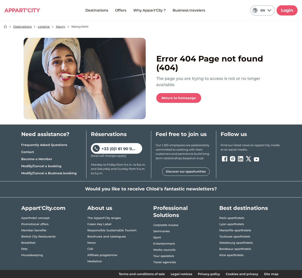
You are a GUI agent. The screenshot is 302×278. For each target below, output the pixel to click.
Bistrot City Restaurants (38, 236)
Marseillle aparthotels (235, 230)
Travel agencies (164, 262)
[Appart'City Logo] (22, 10)
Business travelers (189, 10)
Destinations (96, 10)
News (91, 242)
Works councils (164, 249)
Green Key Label (99, 224)
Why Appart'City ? (149, 10)
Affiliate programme (102, 255)
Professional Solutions (170, 211)
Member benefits (33, 230)
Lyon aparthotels (231, 224)
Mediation (94, 261)
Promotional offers (35, 224)
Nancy (60, 26)
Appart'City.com (43, 208)
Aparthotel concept (35, 218)
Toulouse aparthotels (234, 236)
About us (99, 208)
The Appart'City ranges (104, 218)
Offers (120, 10)
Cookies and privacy (242, 274)
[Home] (5, 27)
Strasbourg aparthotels (236, 242)
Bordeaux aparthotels (235, 249)
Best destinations (243, 208)
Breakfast (28, 242)
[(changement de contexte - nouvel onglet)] (225, 158)
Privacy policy (209, 274)
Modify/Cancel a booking (41, 166)
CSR (90, 249)
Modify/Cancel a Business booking (49, 173)
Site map (271, 274)
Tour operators (163, 256)
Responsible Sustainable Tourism (112, 230)
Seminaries (161, 231)
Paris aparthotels (231, 218)
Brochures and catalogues (106, 236)
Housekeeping (32, 255)
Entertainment (164, 243)
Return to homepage (179, 98)
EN (262, 10)
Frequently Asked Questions (44, 145)
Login (287, 10)
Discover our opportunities (186, 171)
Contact (27, 152)
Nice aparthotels (231, 255)
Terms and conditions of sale (142, 274)
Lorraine (44, 26)
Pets (24, 249)
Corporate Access (165, 225)
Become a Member (36, 159)
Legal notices (181, 274)
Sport (157, 237)
